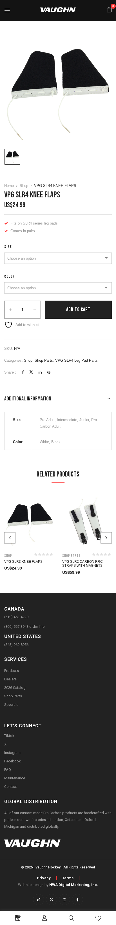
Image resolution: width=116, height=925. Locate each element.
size (8, 246)
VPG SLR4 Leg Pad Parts (76, 360)
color (9, 276)
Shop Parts (44, 360)
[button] (109, 10)
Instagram (12, 753)
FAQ (7, 769)
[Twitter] (31, 372)
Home (9, 186)
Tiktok (9, 736)
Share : (10, 372)
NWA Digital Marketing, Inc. (73, 885)
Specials (11, 704)
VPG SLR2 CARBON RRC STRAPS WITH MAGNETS (82, 564)
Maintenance (14, 778)
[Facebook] (23, 372)
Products (11, 671)
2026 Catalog (15, 687)
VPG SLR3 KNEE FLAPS (23, 562)
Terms (67, 878)
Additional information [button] (27, 398)
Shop (24, 186)
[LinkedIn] (40, 372)
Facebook (12, 761)
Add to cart (78, 309)
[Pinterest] (48, 372)
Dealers (10, 679)
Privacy (44, 878)
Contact (10, 786)
